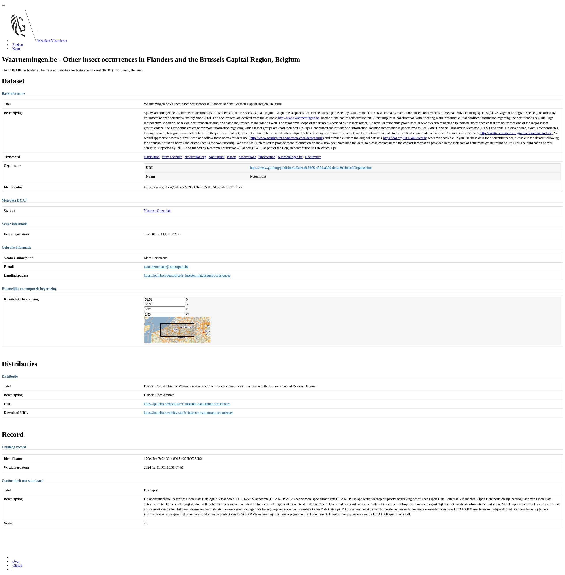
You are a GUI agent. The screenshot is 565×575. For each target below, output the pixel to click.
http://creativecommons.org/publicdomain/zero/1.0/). (516, 133)
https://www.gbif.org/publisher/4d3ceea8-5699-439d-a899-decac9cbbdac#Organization (311, 168)
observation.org (195, 157)
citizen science (172, 157)
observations (247, 157)
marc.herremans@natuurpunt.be (166, 267)
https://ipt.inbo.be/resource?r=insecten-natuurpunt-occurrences (187, 275)
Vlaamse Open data (157, 211)
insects (231, 157)
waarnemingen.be (290, 157)
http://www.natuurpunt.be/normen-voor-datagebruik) (287, 138)
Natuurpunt (216, 157)
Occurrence (313, 157)
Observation (266, 157)
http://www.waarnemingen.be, (299, 118)
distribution (152, 157)
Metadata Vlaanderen (52, 41)
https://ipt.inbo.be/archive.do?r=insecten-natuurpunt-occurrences (188, 412)
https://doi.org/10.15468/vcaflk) (405, 138)
